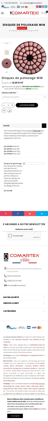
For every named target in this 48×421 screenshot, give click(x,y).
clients (28, 89)
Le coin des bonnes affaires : (13, 337)
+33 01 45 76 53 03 (14, 276)
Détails (7, 126)
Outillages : (7, 384)
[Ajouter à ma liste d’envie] (4, 110)
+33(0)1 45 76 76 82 (14, 281)
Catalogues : (7, 355)
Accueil (22, 28)
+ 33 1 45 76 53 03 (10, 3)
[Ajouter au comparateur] (9, 110)
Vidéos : (6, 345)
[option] (7, 63)
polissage (37, 131)
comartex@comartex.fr (32, 3)
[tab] (24, 125)
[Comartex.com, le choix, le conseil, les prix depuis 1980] (24, 13)
